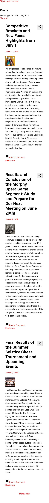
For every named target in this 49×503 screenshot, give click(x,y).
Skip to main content (9, 1)
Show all (3, 18)
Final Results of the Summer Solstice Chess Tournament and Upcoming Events (20, 354)
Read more (10, 160)
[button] (39, 27)
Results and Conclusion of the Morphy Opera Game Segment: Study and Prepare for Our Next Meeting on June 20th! (21, 194)
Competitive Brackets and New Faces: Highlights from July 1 (20, 36)
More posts (24, 494)
